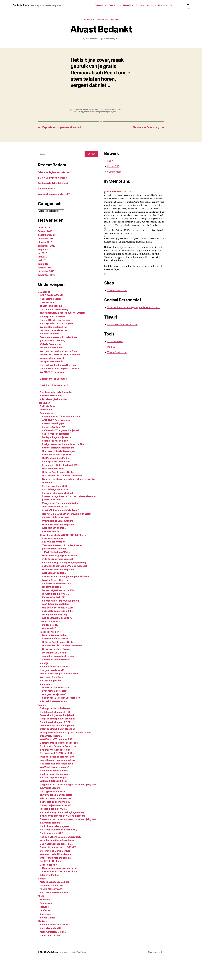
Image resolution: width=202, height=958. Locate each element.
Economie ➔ (46, 413)
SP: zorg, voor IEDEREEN (52, 316)
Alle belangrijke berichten (53, 399)
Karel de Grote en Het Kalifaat (122, 324)
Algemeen (45, 914)
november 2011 (46, 271)
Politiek (139, 5)
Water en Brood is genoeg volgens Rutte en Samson (133, 307)
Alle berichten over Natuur (54, 701)
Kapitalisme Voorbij (50, 299)
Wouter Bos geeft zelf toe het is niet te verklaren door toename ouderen (54, 330)
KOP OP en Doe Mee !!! (51, 295)
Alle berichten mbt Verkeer (54, 892)
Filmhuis (173, 5)
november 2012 (46, 238)
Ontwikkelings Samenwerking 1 (58, 521)
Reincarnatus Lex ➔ (50, 621)
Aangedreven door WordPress (73, 952)
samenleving (78, 112)
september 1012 (46, 275)
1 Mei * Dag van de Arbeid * (52, 177)
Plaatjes (161, 5)
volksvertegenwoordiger (100, 112)
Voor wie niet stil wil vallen (54, 666)
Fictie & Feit (114, 5)
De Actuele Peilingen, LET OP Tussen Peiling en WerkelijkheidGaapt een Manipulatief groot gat (57, 715)
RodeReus (94, 39)
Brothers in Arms (51, 531)
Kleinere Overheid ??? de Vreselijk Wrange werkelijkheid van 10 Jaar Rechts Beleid (60, 430)
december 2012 (46, 235)
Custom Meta (114, 171)
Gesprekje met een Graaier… (57, 649)
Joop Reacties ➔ (48, 864)
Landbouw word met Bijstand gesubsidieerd (65, 576)
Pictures (44, 907)
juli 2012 (42, 253)
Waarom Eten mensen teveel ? (54, 194)
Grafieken (45, 910)
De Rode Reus (21, 5)
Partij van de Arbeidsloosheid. (54, 183)
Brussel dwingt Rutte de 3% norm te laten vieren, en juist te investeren (69, 496)
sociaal (87, 112)
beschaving (77, 109)
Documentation (115, 341)
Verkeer (150, 5)
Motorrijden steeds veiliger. (55, 882)
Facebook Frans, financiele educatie (61, 416)
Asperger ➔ (46, 684)
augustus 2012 (46, 249)
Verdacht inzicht (46, 188)
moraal (101, 109)
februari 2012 (45, 267)
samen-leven (117, 109)
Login (110, 161)
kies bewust (93, 109)
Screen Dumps (47, 917)
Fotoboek (45, 899)
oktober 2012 (45, 242)
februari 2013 (45, 231)
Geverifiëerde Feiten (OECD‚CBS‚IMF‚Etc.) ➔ (63, 535)
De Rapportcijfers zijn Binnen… (56, 708)
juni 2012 (43, 256)
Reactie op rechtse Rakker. (56, 659)
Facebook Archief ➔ (50, 632)
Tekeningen (46, 903)
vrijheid (113, 112)
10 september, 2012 (111, 39)
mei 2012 (43, 260)
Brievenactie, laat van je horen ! (54, 172)
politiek (108, 109)
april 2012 (43, 264)
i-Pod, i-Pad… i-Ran (50, 935)
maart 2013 (44, 227)
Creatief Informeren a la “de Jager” (60, 510)
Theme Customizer (117, 290)
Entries (113, 166)
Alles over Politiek (49, 875)
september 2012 (46, 246)
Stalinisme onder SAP (51, 833)
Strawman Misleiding (51, 395)
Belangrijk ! (99, 5)
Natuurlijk (127, 5)
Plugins (111, 347)
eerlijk (85, 109)
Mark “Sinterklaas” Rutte (57, 552)
